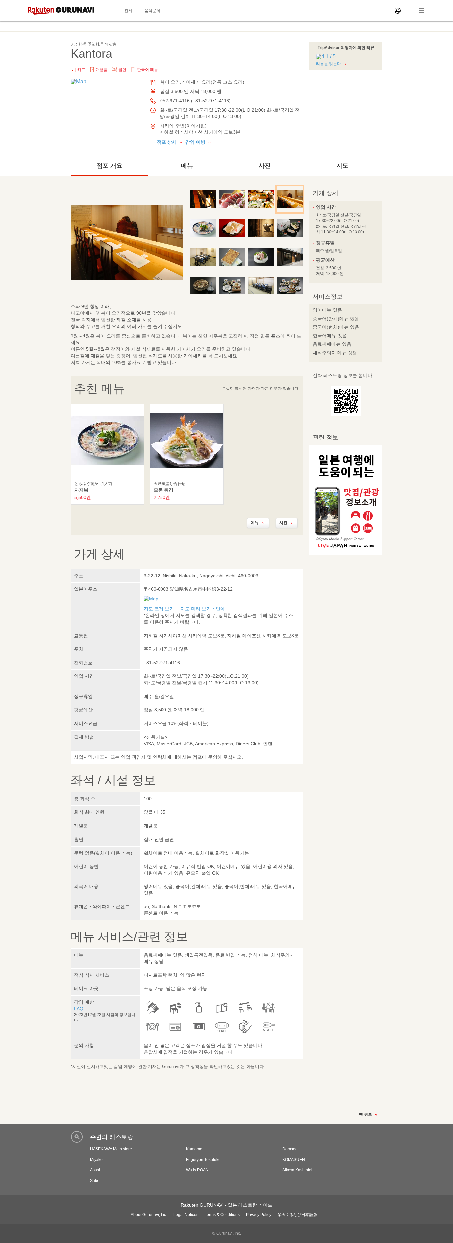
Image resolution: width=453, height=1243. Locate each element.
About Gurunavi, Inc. (149, 1214)
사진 (265, 165)
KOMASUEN (293, 1159)
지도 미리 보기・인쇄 (202, 608)
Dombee (290, 1149)
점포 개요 (109, 165)
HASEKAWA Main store (111, 1149)
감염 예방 (196, 142)
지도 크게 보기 (159, 608)
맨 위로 (366, 1114)
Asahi (95, 1170)
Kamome (194, 1149)
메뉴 (187, 165)
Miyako (96, 1159)
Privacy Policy (258, 1214)
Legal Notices (185, 1214)
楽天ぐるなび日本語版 (297, 1214)
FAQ (78, 1008)
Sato (94, 1180)
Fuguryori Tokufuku (203, 1159)
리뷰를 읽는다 (328, 63)
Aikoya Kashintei (297, 1170)
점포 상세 (167, 142)
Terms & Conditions (222, 1214)
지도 (342, 165)
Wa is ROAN (197, 1170)
